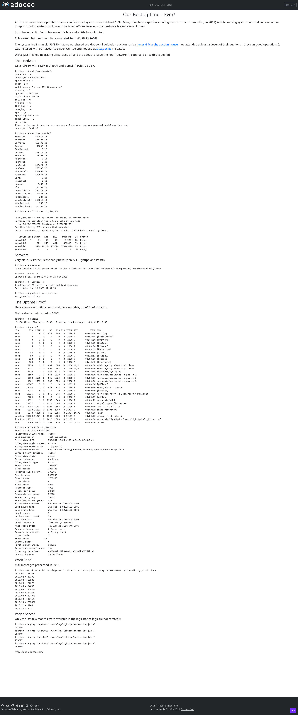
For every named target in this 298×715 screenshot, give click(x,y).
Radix (161, 705)
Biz (151, 4)
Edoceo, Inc (187, 709)
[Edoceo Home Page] (18, 5)
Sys (163, 4)
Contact (291, 5)
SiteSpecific (103, 48)
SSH (37, 705)
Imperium (172, 705)
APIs (152, 705)
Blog (169, 4)
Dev (157, 4)
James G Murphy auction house (157, 44)
